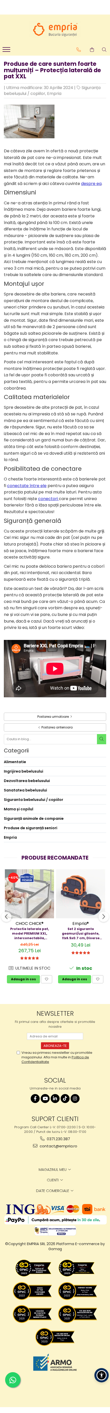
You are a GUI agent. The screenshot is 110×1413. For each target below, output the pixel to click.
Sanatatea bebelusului (25, 790)
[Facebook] (35, 1098)
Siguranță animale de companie (34, 818)
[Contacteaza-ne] (78, 50)
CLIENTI (53, 1180)
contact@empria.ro (58, 1146)
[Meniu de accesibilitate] (101, 1375)
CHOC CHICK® (29, 923)
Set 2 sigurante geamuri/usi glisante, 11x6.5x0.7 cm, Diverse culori (81, 933)
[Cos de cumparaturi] (91, 50)
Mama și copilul (18, 809)
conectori (48, 499)
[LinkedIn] (55, 1098)
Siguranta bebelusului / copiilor (33, 799)
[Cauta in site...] (104, 50)
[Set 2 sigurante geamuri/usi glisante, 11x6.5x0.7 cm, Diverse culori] (80, 893)
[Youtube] (45, 1098)
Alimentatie (15, 761)
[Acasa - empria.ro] (55, 29)
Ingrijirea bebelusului (23, 771)
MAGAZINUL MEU (53, 1169)
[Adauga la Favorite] (46, 979)
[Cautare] (101, 739)
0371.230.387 (58, 1139)
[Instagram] (75, 1098)
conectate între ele (27, 486)
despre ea (91, 184)
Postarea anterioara (57, 727)
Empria (54, 93)
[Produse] (7, 51)
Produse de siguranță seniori (30, 828)
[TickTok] (65, 1098)
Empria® (80, 923)
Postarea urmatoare (53, 716)
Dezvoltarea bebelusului (27, 780)
